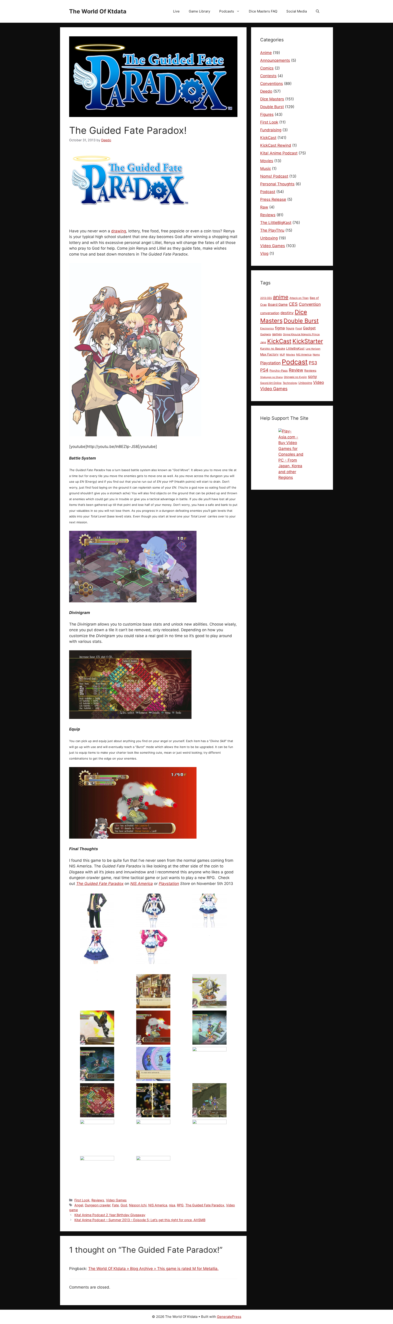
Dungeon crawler (97, 1205)
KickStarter (307, 341)
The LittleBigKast (275, 222)
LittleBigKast (295, 348)
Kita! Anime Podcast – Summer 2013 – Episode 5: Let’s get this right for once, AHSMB (139, 1220)
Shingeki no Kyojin (295, 377)
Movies (266, 161)
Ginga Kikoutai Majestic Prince (301, 334)
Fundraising (270, 130)
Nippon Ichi (137, 1205)
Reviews (97, 1200)
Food (298, 328)
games (277, 334)
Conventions (271, 83)
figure (290, 328)
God (124, 1205)
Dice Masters (272, 99)
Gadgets (265, 334)
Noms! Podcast (274, 176)
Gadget (309, 328)
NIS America (141, 883)
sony (312, 376)
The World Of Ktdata (97, 11)
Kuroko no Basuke (272, 348)
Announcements (275, 60)
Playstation (169, 883)
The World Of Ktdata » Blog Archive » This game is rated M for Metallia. (153, 1268)
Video (318, 382)
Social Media (296, 11)
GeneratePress (229, 1316)
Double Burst (272, 106)
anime (280, 297)
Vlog (264, 253)
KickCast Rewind (275, 145)
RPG (180, 1205)
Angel (78, 1205)
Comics (267, 68)
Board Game (278, 305)
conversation (269, 313)
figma (280, 328)
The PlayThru (272, 230)
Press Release (273, 199)
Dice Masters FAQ (263, 11)
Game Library (199, 11)
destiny (287, 313)
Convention (310, 304)
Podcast (267, 191)
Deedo (266, 91)
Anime (266, 52)
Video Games (116, 1200)
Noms (316, 354)
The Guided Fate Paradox (99, 883)
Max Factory (269, 354)
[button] (317, 11)
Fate (115, 1205)
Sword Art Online (271, 383)
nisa (172, 1205)
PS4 (264, 370)
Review (296, 370)
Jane (263, 342)
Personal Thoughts (277, 184)
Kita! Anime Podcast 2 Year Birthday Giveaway (109, 1215)
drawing (118, 231)
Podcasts (226, 11)
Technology (290, 383)
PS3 (313, 362)
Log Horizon (313, 348)
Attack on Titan (299, 298)
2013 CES (266, 298)
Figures (267, 114)
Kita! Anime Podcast (278, 153)
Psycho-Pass (279, 370)
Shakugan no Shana (271, 377)
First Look (82, 1200)
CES (293, 304)
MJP (282, 354)
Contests (268, 76)
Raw (264, 207)
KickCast (268, 137)
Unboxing (269, 238)
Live (176, 11)
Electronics (267, 328)
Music (265, 168)
